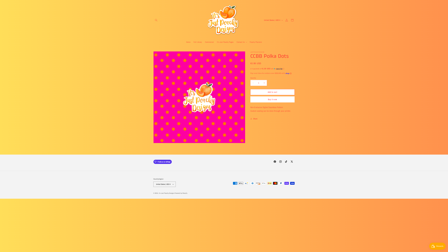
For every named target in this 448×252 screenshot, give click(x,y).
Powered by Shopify (181, 193)
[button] (156, 20)
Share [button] (255, 118)
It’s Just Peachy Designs (166, 193)
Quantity (253, 78)
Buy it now (272, 99)
